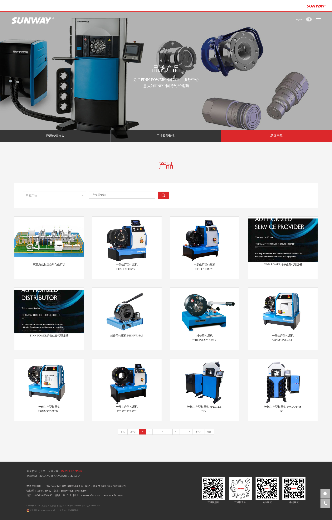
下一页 (198, 432)
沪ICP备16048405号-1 (91, 506)
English (299, 20)
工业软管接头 (166, 135)
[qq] (325, 493)
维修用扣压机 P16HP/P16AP (126, 335)
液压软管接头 (55, 135)
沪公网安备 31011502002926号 (42, 510)
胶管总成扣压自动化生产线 (49, 264)
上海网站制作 (73, 510)
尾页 (209, 432)
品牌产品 (276, 135)
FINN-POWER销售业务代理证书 (49, 335)
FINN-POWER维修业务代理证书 (283, 264)
